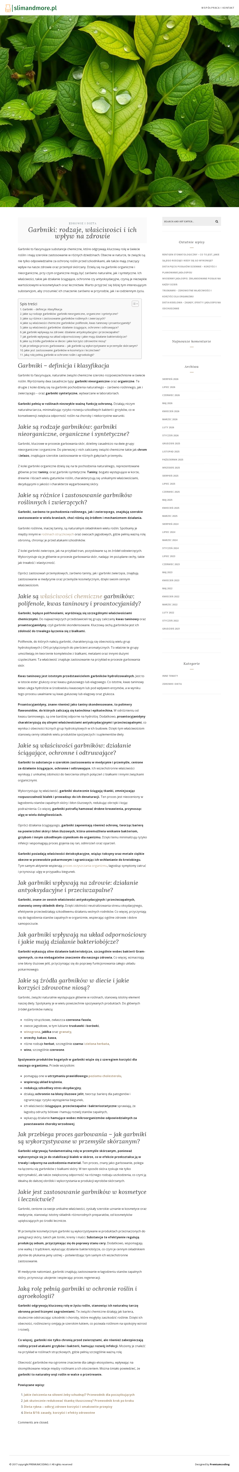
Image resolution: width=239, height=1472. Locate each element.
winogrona (32, 1032)
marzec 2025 (169, 516)
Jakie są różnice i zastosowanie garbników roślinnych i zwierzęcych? (64, 318)
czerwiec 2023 (171, 564)
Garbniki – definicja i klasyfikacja (42, 309)
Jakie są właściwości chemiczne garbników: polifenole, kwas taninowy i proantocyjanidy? (77, 323)
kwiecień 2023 (170, 580)
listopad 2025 (170, 451)
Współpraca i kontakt (217, 7)
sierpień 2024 (170, 524)
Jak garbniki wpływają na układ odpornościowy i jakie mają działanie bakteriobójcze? (75, 336)
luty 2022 (168, 612)
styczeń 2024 (170, 548)
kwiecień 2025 (170, 508)
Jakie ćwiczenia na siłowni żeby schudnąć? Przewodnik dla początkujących (79, 1395)
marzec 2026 (169, 419)
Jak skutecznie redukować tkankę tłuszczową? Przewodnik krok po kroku (79, 1401)
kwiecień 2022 (170, 596)
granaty (65, 1032)
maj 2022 (167, 588)
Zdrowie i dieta (83, 223)
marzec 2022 (169, 604)
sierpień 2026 (170, 379)
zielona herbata (97, 1044)
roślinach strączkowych (57, 534)
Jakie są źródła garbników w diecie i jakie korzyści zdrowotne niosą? (64, 341)
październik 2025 (172, 459)
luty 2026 (168, 427)
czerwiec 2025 (171, 491)
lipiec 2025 (168, 483)
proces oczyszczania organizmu (85, 866)
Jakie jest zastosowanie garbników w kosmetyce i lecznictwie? (62, 350)
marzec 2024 (169, 540)
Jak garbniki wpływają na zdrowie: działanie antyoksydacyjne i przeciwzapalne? (71, 332)
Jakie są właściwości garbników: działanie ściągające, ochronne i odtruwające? (71, 327)
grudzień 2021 (171, 628)
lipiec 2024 (168, 532)
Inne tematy (170, 675)
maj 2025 (167, 499)
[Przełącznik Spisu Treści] (133, 304)
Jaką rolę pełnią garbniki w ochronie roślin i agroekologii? (59, 355)
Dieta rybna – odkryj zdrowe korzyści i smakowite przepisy (68, 1407)
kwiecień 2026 (170, 411)
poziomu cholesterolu (105, 1076)
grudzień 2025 (171, 443)
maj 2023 (167, 572)
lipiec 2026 (168, 387)
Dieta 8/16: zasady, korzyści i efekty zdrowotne (59, 1413)
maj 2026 (167, 403)
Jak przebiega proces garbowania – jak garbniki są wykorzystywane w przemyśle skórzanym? (80, 346)
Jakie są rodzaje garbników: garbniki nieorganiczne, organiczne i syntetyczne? (70, 314)
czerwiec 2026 (171, 395)
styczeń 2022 (170, 620)
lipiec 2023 (168, 556)
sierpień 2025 (170, 475)
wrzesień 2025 (171, 467)
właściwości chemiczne (71, 596)
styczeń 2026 (170, 435)
